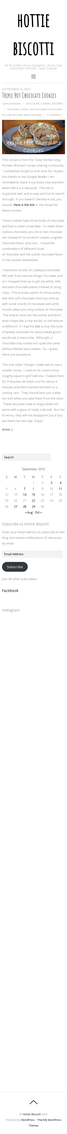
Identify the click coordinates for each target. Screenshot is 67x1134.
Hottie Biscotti (32, 1114)
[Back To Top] (33, 1102)
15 (33, 495)
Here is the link (24, 205)
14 (24, 495)
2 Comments (54, 114)
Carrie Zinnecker (11, 103)
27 (15, 507)
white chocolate (33, 114)
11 (60, 489)
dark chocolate (38, 109)
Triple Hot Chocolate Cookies (29, 95)
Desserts (57, 103)
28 (24, 507)
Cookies (46, 103)
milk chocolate (15, 114)
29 (33, 507)
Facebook (10, 590)
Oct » (38, 512)
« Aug (29, 512)
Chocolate (32, 103)
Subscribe (15, 567)
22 (33, 501)
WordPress (28, 1120)
